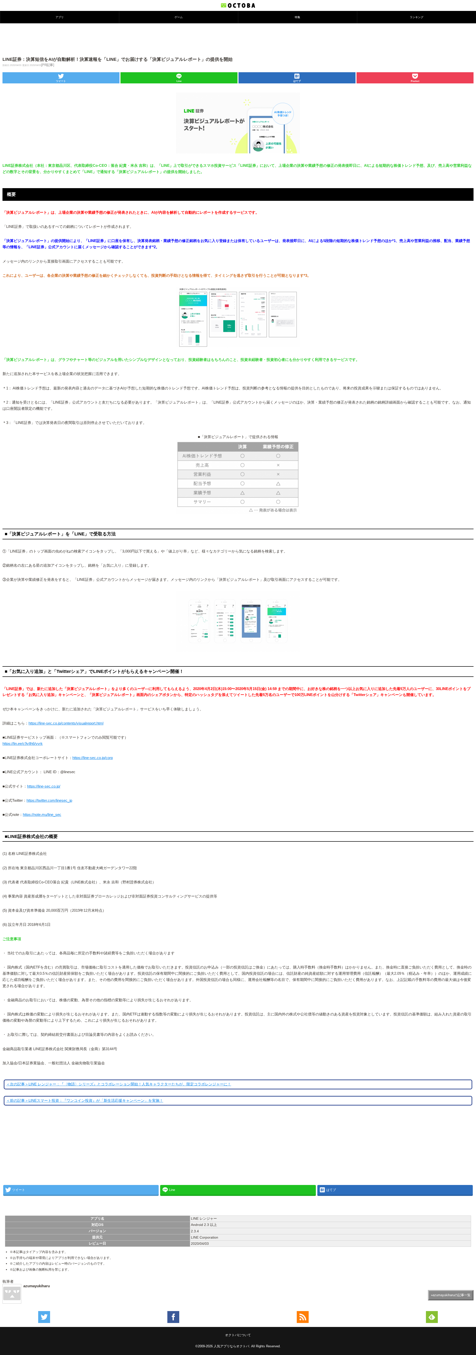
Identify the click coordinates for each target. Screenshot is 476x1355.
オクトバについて (238, 1335)
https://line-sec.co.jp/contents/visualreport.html (66, 723)
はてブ (297, 81)
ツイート (61, 81)
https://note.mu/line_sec (42, 815)
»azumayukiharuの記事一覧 (451, 1295)
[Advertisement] (238, 39)
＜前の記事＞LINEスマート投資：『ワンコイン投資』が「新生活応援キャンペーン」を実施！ (84, 1101)
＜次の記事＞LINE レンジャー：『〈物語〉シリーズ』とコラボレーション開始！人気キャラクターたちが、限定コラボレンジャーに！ (118, 1084)
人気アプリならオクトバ (231, 1346)
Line (179, 81)
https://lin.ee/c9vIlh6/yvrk (22, 744)
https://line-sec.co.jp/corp (92, 758)
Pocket (415, 81)
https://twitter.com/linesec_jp (49, 800)
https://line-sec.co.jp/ (43, 786)
